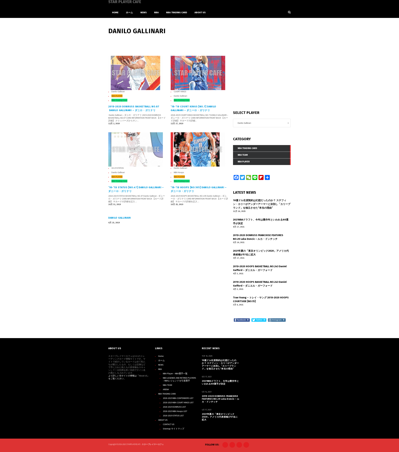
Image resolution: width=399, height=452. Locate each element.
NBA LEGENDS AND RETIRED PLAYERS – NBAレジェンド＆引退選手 (179, 379)
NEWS (160, 364)
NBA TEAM (167, 385)
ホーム (161, 360)
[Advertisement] (256, 80)
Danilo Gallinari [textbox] (243, 123)
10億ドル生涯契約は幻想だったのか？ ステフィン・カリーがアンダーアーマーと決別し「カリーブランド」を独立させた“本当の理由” (220, 364)
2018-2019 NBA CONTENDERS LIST (178, 398)
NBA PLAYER (117, 95)
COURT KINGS (180, 91)
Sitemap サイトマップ (173, 428)
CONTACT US (168, 424)
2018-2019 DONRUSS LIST (174, 406)
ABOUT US (163, 420)
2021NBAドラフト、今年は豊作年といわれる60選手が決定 (220, 382)
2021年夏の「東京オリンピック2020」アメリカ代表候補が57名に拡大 (220, 417)
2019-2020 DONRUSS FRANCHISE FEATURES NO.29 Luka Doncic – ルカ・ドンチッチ (220, 399)
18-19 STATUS (117, 168)
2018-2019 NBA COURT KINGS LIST (178, 402)
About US (143, 375)
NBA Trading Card (119, 100)
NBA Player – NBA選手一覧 (175, 373)
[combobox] (262, 123)
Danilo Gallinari (118, 91)
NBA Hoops (179, 172)
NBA (160, 369)
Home (161, 356)
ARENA (166, 389)
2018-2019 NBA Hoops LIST (175, 411)
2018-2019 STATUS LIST (173, 415)
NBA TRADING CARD (167, 393)
